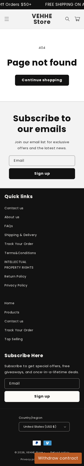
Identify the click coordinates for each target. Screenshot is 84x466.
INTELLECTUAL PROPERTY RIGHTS (19, 265)
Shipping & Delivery (20, 235)
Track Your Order (18, 244)
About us (11, 217)
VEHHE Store (34, 452)
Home (9, 303)
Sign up (42, 173)
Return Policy (15, 276)
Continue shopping (42, 80)
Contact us (14, 208)
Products (11, 312)
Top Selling (13, 339)
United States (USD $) (40, 427)
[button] (7, 19)
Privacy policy (30, 459)
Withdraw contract (58, 458)
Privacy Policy (15, 285)
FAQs (8, 226)
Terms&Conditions (20, 253)
